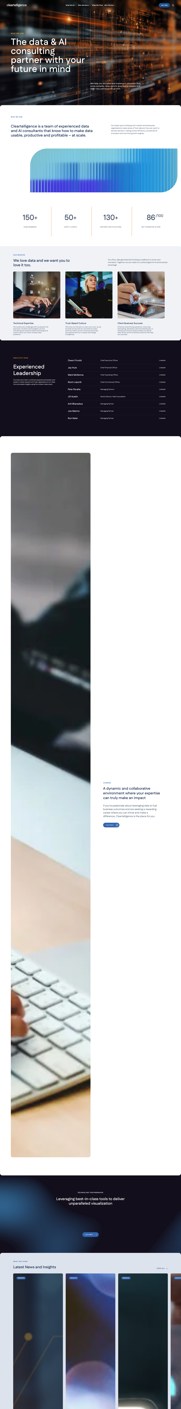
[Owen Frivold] (117, 360)
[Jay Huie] (117, 367)
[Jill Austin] (117, 396)
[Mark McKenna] (117, 375)
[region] (90, 1221)
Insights (21, 1278)
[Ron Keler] (117, 418)
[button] (111, 825)
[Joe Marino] (117, 411)
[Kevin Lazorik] (117, 382)
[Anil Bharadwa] (117, 403)
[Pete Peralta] (117, 389)
